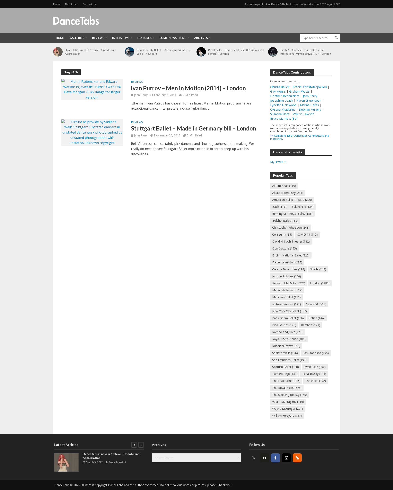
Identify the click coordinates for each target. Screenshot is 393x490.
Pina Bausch (284, 325)
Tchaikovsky (314, 374)
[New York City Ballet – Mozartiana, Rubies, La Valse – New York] (129, 52)
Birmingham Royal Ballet (292, 214)
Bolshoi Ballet (285, 220)
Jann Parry (141, 95)
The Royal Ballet (287, 388)
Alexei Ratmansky (287, 193)
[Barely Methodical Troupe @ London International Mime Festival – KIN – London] (273, 52)
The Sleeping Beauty (289, 395)
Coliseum (282, 234)
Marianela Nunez (287, 290)
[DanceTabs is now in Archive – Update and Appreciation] (58, 52)
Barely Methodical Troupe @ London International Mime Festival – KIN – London (305, 51)
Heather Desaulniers (284, 96)
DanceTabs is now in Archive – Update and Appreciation (90, 51)
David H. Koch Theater (291, 241)
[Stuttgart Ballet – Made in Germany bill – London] (92, 132)
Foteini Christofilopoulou (310, 87)
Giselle (318, 269)
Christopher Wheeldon (290, 227)
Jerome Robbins (286, 276)
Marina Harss (309, 105)
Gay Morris (278, 91)
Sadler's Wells (285, 353)
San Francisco (316, 353)
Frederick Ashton (287, 262)
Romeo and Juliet (287, 332)
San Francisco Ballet (289, 360)
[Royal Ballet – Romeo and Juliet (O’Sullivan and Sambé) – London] (201, 52)
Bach (279, 207)
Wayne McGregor (287, 409)
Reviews (98, 38)
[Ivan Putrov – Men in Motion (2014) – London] (92, 89)
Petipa (317, 318)
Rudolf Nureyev (286, 346)
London (320, 283)
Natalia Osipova (286, 304)
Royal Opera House (289, 339)
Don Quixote (284, 248)
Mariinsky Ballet (286, 297)
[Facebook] (275, 457)
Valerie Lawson (303, 114)
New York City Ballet (289, 311)
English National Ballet (290, 255)
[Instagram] (286, 457)
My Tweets (278, 162)
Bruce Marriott (117, 462)
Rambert (310, 325)
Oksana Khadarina (282, 109)
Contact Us (89, 4)
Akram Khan (284, 186)
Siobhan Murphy (310, 109)
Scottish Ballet (285, 367)
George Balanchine (288, 269)
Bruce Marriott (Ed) (283, 118)
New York (316, 304)
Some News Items (172, 38)
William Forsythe (287, 415)
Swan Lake (315, 367)
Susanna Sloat (279, 114)
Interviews (120, 38)
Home (57, 4)
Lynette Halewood (283, 105)
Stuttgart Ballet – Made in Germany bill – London (193, 128)
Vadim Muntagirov (288, 402)
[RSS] (297, 457)
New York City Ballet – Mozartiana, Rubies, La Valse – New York (163, 51)
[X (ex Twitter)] (253, 457)
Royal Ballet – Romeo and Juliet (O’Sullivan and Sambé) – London (236, 51)
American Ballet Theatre (292, 200)
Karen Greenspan (308, 100)
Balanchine (302, 207)
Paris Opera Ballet (288, 318)
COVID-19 (307, 234)
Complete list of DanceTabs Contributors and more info (299, 137)
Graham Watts (299, 91)
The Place (315, 381)
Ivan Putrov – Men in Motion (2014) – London (188, 88)
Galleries (77, 38)
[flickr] (264, 457)
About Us (70, 4)
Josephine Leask (281, 100)
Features (144, 38)
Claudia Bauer (280, 87)
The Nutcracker (286, 381)
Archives (201, 38)
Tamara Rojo (284, 374)
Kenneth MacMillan (288, 283)
